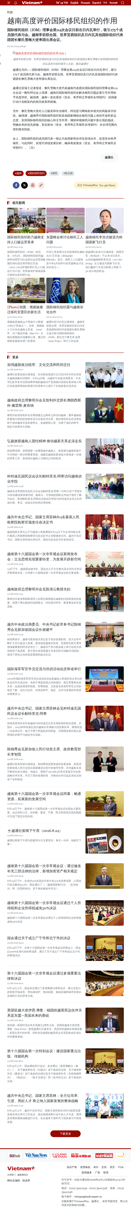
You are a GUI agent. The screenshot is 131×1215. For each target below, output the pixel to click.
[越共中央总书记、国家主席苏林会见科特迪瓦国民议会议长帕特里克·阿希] (104, 718)
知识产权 (72, 1167)
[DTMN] (64, 1155)
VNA (120, 1167)
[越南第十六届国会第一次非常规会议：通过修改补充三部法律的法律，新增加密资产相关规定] (104, 876)
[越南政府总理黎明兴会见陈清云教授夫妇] (104, 599)
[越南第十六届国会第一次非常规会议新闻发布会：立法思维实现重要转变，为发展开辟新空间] (104, 564)
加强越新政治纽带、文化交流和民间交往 (38, 365)
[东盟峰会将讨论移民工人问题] (65, 220)
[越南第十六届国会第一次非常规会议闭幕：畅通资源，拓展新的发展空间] (104, 804)
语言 (112, 1167)
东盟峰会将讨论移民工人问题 (64, 239)
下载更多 (65, 1133)
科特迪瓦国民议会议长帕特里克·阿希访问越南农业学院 (44, 478)
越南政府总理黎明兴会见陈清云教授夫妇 (38, 589)
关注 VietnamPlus (87, 185)
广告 (97, 1172)
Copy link (41, 185)
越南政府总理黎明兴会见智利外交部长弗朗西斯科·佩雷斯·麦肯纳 (44, 402)
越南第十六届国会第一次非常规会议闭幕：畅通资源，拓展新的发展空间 (44, 796)
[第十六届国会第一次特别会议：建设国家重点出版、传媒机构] (104, 1061)
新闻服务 (87, 1172)
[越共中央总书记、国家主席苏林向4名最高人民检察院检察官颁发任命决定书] (104, 527)
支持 (104, 1167)
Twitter (24, 185)
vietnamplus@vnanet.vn (88, 1196)
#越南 (18, 173)
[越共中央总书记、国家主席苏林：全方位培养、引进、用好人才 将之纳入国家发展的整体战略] (104, 1105)
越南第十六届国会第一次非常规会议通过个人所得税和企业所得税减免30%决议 (44, 905)
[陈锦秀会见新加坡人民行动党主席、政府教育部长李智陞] (104, 759)
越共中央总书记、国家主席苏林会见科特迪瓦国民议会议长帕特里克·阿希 (44, 711)
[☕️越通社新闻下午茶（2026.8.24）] (104, 841)
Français (85, 2)
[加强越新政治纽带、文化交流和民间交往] (104, 375)
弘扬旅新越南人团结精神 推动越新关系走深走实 (44, 441)
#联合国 (68, 173)
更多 (15, 357)
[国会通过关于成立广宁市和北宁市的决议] (104, 948)
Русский (113, 3)
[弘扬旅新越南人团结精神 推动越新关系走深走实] (104, 451)
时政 (10, 12)
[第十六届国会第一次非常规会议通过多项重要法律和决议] (104, 983)
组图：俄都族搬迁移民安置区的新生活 (25, 309)
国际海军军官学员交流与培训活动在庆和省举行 (44, 669)
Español (96, 2)
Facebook (16, 185)
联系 (105, 1172)
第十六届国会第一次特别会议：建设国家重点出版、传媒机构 (44, 1053)
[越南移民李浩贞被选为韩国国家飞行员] (104, 220)
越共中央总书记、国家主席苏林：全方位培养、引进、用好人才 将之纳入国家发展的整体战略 (44, 1098)
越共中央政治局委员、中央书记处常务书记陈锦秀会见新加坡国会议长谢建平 (44, 627)
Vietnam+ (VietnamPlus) (33, 2)
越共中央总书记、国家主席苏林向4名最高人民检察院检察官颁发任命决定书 (43, 519)
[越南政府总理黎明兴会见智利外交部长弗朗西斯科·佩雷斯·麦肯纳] (104, 410)
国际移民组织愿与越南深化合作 (64, 309)
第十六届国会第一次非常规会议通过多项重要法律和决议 (44, 976)
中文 (105, 3)
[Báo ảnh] (87, 1155)
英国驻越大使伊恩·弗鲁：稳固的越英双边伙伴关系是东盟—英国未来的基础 (44, 1012)
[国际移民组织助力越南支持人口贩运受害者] (26, 220)
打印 (32, 185)
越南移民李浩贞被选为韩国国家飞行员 (103, 239)
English (74, 2)
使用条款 (85, 1167)
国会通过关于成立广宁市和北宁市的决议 (38, 938)
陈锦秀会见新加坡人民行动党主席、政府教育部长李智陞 (44, 751)
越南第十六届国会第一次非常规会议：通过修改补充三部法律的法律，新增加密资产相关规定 (44, 868)
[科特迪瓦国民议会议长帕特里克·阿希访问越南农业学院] (104, 486)
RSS (96, 1167)
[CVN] (43, 1155)
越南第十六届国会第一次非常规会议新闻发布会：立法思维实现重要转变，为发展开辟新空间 (44, 556)
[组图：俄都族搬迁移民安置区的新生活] (26, 290)
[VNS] (20, 1155)
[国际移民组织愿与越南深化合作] (65, 290)
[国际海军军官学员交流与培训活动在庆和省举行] (104, 679)
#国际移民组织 (36, 173)
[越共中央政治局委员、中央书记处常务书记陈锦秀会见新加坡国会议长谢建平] (104, 634)
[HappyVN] (109, 1155)
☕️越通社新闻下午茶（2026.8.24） (34, 831)
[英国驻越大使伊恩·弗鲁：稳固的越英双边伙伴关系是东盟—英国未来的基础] (104, 1020)
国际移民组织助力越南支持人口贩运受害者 (25, 239)
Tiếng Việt (62, 2)
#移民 (54, 173)
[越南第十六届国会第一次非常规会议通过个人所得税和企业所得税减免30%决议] (104, 913)
